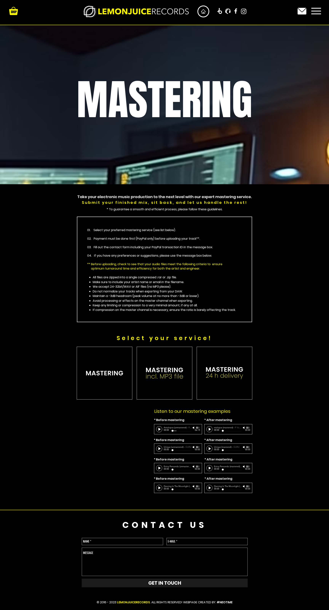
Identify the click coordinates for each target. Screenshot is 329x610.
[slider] (198, 428)
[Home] (203, 11)
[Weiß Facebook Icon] (235, 11)
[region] (302, 11)
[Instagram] (243, 11)
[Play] (159, 429)
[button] (316, 11)
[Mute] (194, 428)
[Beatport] (219, 11)
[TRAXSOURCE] (228, 11)
